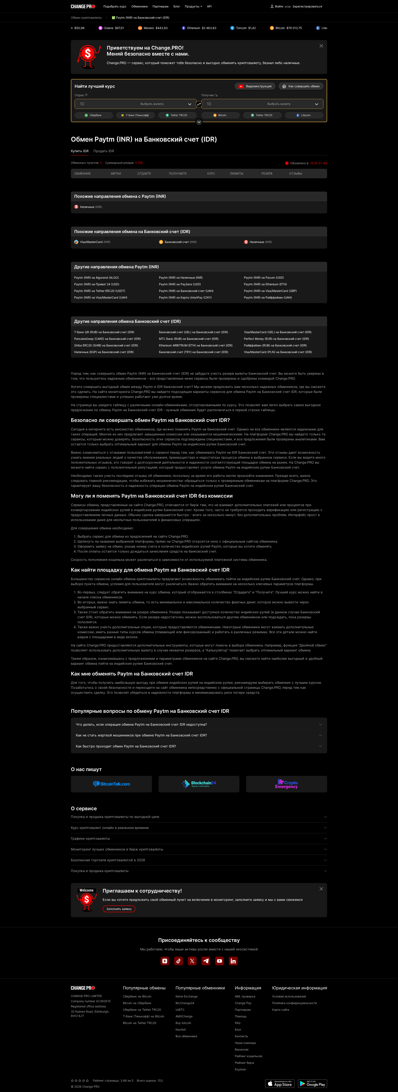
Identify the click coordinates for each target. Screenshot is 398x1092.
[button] (193, 6)
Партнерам (161, 6)
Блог (177, 6)
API (209, 6)
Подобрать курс (114, 6)
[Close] (321, 45)
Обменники (139, 6)
